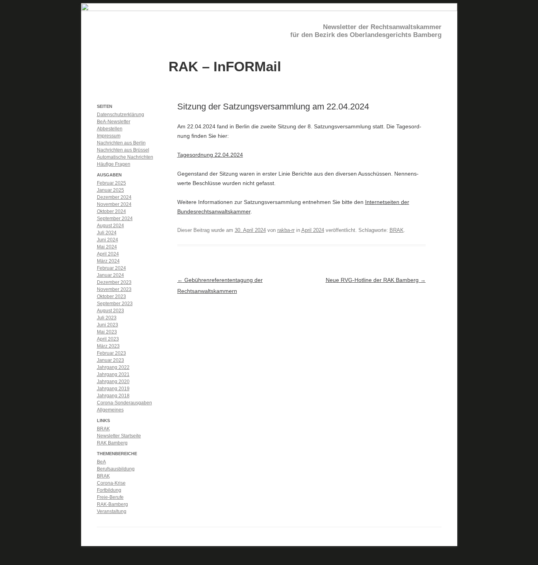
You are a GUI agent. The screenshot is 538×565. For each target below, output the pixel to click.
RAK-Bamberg (112, 504)
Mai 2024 (107, 247)
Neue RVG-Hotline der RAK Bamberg (376, 280)
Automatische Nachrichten (125, 157)
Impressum (109, 136)
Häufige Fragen (113, 164)
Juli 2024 (107, 232)
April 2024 (312, 230)
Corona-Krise (111, 483)
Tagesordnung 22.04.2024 (210, 155)
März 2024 (108, 261)
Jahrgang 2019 (113, 388)
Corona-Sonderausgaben (124, 403)
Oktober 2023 (111, 296)
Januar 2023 (110, 360)
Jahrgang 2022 (113, 367)
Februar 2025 (111, 183)
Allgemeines (110, 410)
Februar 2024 (111, 268)
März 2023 (108, 346)
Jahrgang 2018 (113, 395)
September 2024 (115, 218)
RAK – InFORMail (225, 66)
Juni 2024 (107, 240)
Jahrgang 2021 (113, 374)
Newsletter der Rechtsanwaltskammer (382, 27)
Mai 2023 (107, 332)
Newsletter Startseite (119, 436)
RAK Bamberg (112, 443)
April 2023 (108, 339)
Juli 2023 (107, 317)
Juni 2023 (107, 325)
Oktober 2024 (111, 211)
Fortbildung (109, 490)
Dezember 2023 (114, 282)
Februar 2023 (111, 353)
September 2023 (115, 303)
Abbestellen (109, 129)
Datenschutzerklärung (120, 114)
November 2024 (114, 204)
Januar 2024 (110, 275)
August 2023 (110, 310)
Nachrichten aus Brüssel (123, 150)
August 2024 (110, 225)
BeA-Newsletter (113, 121)
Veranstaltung (111, 511)
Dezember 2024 (114, 197)
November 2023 (114, 289)
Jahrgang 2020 (113, 381)
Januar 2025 (110, 190)
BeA (101, 462)
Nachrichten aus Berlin (121, 143)
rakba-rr (286, 230)
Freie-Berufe (110, 497)
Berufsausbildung (116, 469)
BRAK (397, 230)
